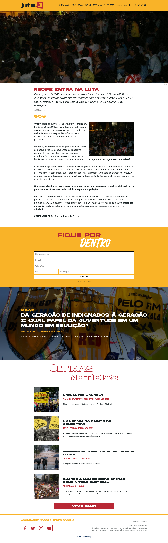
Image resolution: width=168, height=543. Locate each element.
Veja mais (84, 506)
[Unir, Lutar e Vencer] (48, 399)
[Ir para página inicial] (32, 8)
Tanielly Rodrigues (72, 428)
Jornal (88, 5)
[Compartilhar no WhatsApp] (44, 116)
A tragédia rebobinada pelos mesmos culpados (81, 464)
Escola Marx (99, 5)
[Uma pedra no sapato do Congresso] (48, 428)
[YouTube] (145, 5)
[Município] (96, 271)
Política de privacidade (84, 281)
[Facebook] (135, 5)
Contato (110, 5)
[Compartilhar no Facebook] (36, 116)
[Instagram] (141, 5)
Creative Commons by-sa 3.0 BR (135, 530)
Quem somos (64, 5)
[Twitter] (138, 5)
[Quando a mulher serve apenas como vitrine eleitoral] (48, 486)
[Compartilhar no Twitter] (40, 116)
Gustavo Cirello (70, 459)
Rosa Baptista (90, 399)
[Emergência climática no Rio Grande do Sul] (48, 457)
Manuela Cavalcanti (72, 399)
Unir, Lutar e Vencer (83, 395)
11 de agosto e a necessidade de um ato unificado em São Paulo (88, 404)
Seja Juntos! (77, 5)
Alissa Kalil (68, 486)
